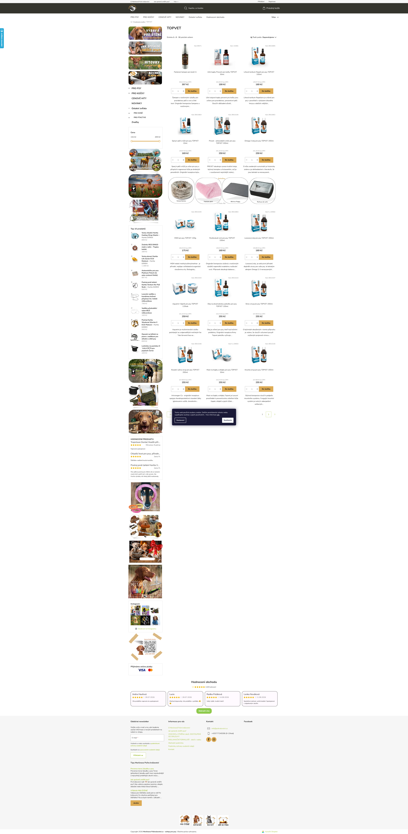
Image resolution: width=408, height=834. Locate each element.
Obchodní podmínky (175, 743)
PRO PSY (136, 88)
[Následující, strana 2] (268, 414)
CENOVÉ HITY (139, 98)
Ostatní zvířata (139, 108)
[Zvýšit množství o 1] (183, 91)
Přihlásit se (138, 755)
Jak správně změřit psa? (161, 2)
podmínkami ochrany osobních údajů (145, 744)
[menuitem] (134, 17)
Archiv (136, 803)
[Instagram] (214, 739)
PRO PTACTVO (140, 117)
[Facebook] (208, 739)
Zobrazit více (204, 711)
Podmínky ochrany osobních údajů (181, 746)
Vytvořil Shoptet (271, 831)
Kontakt (171, 749)
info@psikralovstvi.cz (220, 728)
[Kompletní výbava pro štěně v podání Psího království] (185, 820)
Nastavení (180, 420)
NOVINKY (137, 103)
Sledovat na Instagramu (147, 629)
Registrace (272, 2)
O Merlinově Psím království (140, 2)
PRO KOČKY (138, 93)
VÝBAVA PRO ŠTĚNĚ (139, 791)
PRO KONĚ (138, 113)
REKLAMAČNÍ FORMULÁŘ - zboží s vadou (184, 740)
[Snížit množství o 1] (172, 91)
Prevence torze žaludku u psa (142, 769)
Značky (135, 122)
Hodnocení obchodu (204, 682)
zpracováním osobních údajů (150, 750)
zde (218, 415)
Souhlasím (228, 420)
